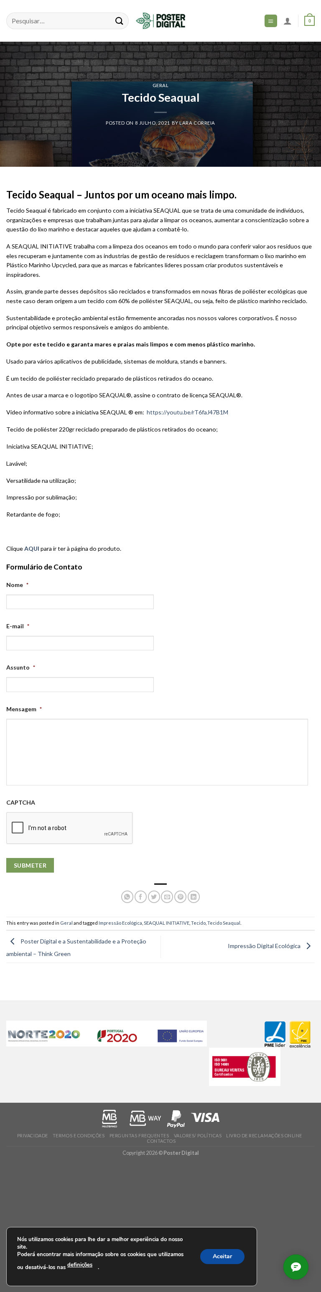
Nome (17, 584)
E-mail (17, 626)
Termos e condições (79, 1135)
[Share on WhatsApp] (127, 897)
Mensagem (24, 708)
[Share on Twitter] (154, 897)
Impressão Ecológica (120, 923)
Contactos (161, 1141)
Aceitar (222, 1256)
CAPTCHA (20, 802)
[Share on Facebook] (141, 897)
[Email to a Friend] (167, 897)
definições (79, 1265)
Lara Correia (197, 122)
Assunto (20, 667)
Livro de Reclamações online (264, 1135)
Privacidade (32, 1135)
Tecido (198, 923)
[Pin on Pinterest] (180, 897)
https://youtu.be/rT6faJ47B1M (187, 412)
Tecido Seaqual (223, 923)
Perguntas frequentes (139, 1135)
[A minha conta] (287, 21)
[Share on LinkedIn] (194, 897)
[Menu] (271, 21)
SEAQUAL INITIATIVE (166, 923)
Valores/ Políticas (198, 1135)
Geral (161, 85)
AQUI (31, 548)
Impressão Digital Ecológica (265, 945)
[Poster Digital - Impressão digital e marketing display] (160, 21)
